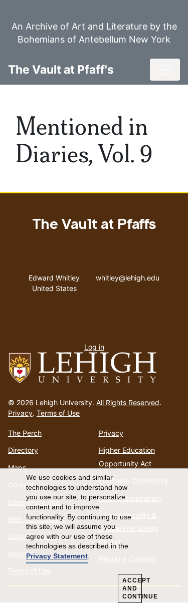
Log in (94, 347)
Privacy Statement (57, 556)
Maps (17, 467)
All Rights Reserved (127, 402)
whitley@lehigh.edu (127, 275)
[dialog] (94, 536)
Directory (23, 450)
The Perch (25, 433)
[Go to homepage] (94, 368)
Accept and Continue (132, 588)
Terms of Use (58, 413)
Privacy (20, 413)
